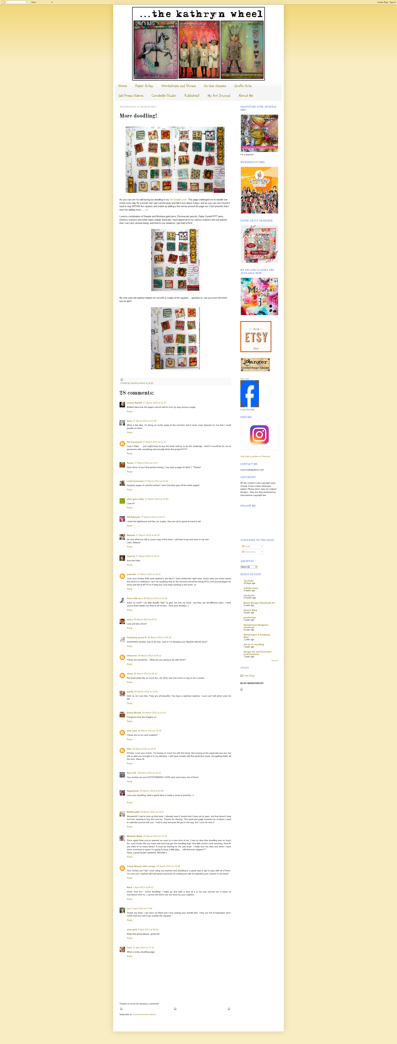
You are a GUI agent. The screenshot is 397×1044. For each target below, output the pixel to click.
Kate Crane (244, 379)
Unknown (132, 655)
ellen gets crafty (135, 499)
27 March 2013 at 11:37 (154, 442)
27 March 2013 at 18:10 (148, 535)
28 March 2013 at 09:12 (149, 655)
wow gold (132, 929)
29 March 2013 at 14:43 (155, 836)
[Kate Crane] (249, 406)
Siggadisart (133, 791)
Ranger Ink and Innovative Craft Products (258, 652)
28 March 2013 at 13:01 (146, 691)
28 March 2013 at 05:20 (159, 637)
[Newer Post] (121, 1009)
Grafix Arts (243, 85)
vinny (130, 673)
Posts (247, 546)
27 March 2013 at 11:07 (154, 402)
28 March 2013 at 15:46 (149, 730)
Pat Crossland (134, 442)
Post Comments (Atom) (144, 1014)
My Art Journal (219, 95)
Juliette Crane (251, 588)
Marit (129, 887)
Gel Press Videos (131, 95)
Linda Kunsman (135, 481)
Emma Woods (134, 712)
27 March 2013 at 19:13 (147, 556)
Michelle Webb (134, 836)
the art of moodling (254, 644)
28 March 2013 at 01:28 (155, 598)
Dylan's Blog (250, 610)
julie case (132, 730)
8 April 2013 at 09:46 (148, 929)
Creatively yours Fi (137, 637)
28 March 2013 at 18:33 (144, 749)
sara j (130, 619)
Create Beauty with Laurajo (141, 866)
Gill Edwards (133, 517)
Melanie (131, 535)
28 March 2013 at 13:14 (154, 712)
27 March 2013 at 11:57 (146, 463)
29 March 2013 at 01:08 (151, 791)
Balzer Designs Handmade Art (259, 603)
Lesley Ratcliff (134, 402)
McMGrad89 (133, 812)
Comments (249, 552)
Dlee (129, 749)
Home (122, 85)
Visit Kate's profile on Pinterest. (255, 456)
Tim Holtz (249, 581)
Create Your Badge (247, 410)
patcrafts (131, 574)
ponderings (250, 617)
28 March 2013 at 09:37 (145, 673)
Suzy (129, 421)
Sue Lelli (132, 773)
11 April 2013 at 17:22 (143, 947)
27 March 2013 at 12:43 (156, 481)
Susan (130, 463)
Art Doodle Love (178, 199)
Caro (129, 947)
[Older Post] (229, 1009)
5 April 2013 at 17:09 (142, 908)
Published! (192, 95)
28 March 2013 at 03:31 (145, 619)
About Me (246, 95)
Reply (129, 411)
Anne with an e (135, 598)
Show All (274, 660)
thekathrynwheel (138, 383)
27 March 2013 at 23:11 (149, 574)
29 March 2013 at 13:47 (152, 812)
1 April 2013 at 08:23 (143, 887)
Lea (129, 908)
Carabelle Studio (164, 95)
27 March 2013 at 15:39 (156, 499)
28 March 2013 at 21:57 (149, 773)
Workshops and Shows (179, 85)
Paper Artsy (144, 85)
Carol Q (131, 556)
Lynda (130, 691)
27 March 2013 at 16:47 (153, 517)
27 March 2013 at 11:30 (144, 421)
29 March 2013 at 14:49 (168, 866)
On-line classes (215, 85)
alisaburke (249, 595)
